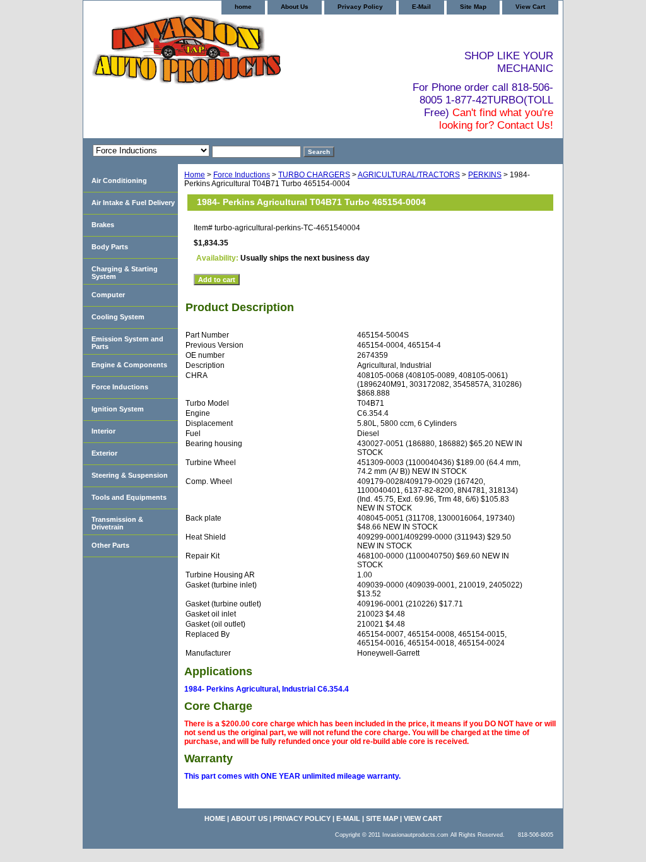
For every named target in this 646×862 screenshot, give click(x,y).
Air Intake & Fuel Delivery (133, 202)
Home (194, 174)
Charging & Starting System (124, 272)
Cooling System (117, 317)
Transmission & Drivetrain (117, 523)
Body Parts (109, 247)
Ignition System (117, 409)
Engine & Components (129, 365)
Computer (108, 294)
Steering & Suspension (129, 475)
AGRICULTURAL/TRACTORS (409, 174)
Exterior (104, 453)
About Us (294, 6)
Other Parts (110, 545)
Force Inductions (241, 174)
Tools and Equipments (129, 497)
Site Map (473, 6)
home (243, 6)
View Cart (530, 6)
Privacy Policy (360, 6)
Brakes (102, 224)
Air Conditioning (119, 180)
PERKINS (485, 174)
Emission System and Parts (127, 342)
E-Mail (421, 6)
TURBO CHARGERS (314, 174)
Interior (103, 431)
